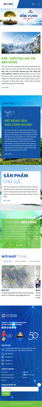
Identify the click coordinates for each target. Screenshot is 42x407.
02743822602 (9, 354)
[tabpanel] (21, 282)
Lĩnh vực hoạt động (8, 375)
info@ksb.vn (9, 360)
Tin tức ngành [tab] (20, 261)
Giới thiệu (25, 372)
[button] (34, 23)
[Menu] (39, 4)
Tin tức (25, 377)
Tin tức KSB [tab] (7, 261)
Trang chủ (5, 372)
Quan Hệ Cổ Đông (28, 375)
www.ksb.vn (9, 364)
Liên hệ (4, 380)
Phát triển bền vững (8, 377)
